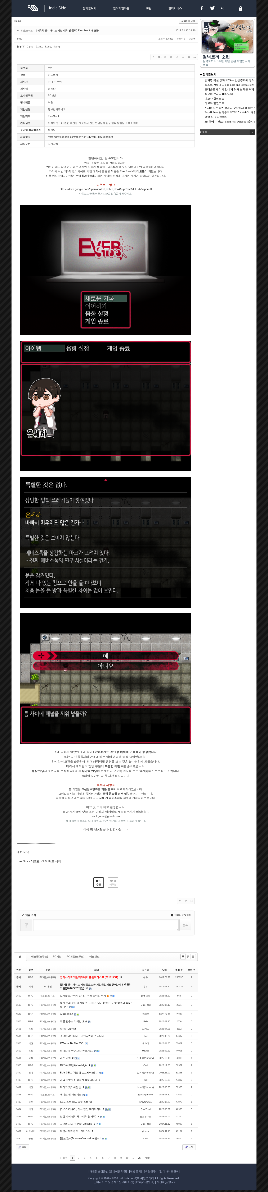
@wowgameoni (145, 1094)
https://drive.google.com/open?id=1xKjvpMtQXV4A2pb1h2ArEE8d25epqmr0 (106, 189)
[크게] (165, 57)
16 (87, 988)
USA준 (145, 1050)
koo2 (19, 38)
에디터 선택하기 (182, 915)
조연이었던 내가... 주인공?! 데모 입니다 (82, 1036)
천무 (145, 977)
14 (121, 977)
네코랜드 (94, 956)
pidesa (145, 1131)
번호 (18, 970)
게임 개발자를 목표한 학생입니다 (79, 1079)
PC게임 (57, 956)
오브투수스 (145, 1116)
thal (145, 1036)
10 (127, 1157)
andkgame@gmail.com (106, 816)
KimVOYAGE (145, 1102)
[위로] (177, 57)
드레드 (145, 1014)
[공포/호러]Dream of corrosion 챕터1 (81, 1138)
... (133, 1157)
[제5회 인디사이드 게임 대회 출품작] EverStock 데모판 (67, 30)
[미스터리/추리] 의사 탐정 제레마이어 (81, 1109)
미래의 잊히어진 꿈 (71, 1087)
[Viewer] (119, 815)
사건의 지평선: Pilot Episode (76, 1123)
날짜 (164, 970)
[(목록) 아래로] (183, 57)
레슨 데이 (65, 1058)
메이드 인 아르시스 (71, 1094)
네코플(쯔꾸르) (39, 956)
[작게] (171, 57)
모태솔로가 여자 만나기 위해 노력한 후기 (83, 995)
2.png (39, 46)
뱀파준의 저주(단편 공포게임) (77, 1050)
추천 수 (191, 970)
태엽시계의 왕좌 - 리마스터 (75, 1131)
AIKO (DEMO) (68, 1028)
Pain (145, 1021)
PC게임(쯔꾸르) (75, 956)
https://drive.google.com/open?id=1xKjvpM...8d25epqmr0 (80, 136)
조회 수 (179, 970)
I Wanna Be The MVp (72, 1043)
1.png (30, 46)
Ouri (145, 1065)
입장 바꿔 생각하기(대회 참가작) (78, 1116)
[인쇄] (195, 57)
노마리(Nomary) (145, 1058)
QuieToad (146, 1005)
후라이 (145, 1043)
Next (148, 1157)
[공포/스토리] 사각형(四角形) (76, 1101)
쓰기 (190, 1147)
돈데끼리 (145, 995)
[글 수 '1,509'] (20, 957)
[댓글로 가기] (189, 57)
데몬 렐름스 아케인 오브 (74, 1021)
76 (139, 1157)
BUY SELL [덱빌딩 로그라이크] (77, 1072)
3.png (48, 46)
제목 (96, 970)
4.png (56, 46)
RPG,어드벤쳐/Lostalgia (74, 1065)
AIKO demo (67, 1014)
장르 (30, 970)
